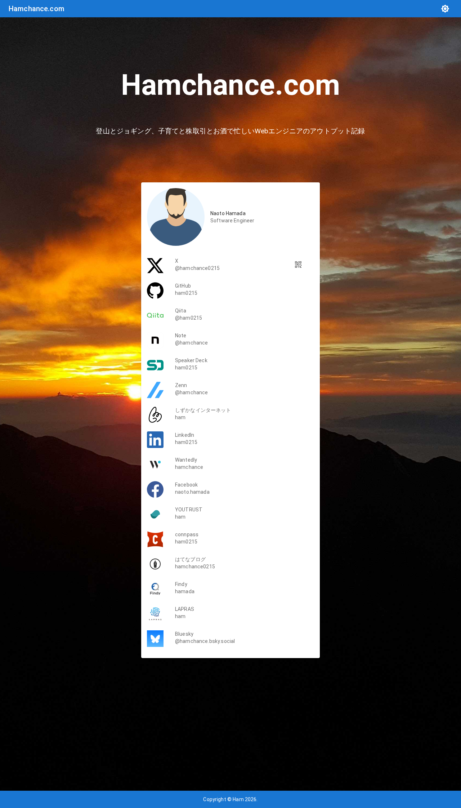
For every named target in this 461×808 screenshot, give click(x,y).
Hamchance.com (36, 8)
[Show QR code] (298, 264)
